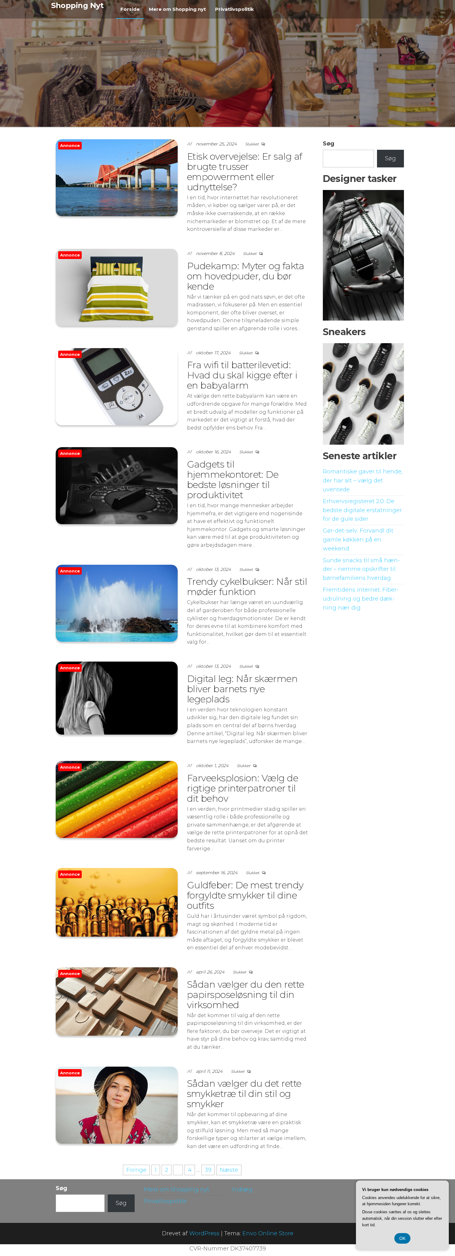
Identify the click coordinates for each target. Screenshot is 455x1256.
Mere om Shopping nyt (177, 9)
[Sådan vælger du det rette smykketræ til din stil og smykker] (117, 1104)
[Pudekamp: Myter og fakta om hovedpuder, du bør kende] (117, 286)
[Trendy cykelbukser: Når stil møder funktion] (117, 602)
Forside (130, 9)
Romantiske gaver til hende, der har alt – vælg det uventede (363, 480)
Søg (328, 143)
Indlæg (242, 1189)
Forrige (136, 1170)
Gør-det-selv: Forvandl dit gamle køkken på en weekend (358, 539)
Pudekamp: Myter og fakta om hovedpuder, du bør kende (245, 276)
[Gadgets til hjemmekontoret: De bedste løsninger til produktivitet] (117, 485)
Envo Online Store (267, 1233)
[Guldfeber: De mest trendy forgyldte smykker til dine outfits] (117, 902)
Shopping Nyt (77, 5)
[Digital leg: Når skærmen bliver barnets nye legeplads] (117, 697)
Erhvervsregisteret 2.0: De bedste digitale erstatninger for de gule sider (362, 510)
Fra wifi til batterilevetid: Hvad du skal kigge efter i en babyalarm (242, 375)
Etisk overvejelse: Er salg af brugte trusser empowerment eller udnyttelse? (244, 172)
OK (402, 1238)
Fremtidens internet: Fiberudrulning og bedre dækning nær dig (361, 598)
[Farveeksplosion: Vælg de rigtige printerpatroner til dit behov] (117, 799)
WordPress (204, 1233)
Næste (229, 1170)
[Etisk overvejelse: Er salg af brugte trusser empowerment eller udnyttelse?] (117, 177)
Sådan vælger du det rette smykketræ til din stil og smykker (244, 1094)
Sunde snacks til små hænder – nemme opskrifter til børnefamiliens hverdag (361, 569)
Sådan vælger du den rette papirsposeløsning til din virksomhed (245, 995)
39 (208, 1170)
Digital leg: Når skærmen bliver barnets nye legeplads (242, 689)
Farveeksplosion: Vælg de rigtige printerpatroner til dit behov (242, 788)
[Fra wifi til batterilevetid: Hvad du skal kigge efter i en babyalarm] (117, 386)
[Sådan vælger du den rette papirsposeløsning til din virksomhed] (117, 1001)
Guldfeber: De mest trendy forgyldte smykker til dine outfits (245, 895)
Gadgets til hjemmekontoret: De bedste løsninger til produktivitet (233, 480)
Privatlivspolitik (234, 9)
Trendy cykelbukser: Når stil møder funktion (247, 587)
